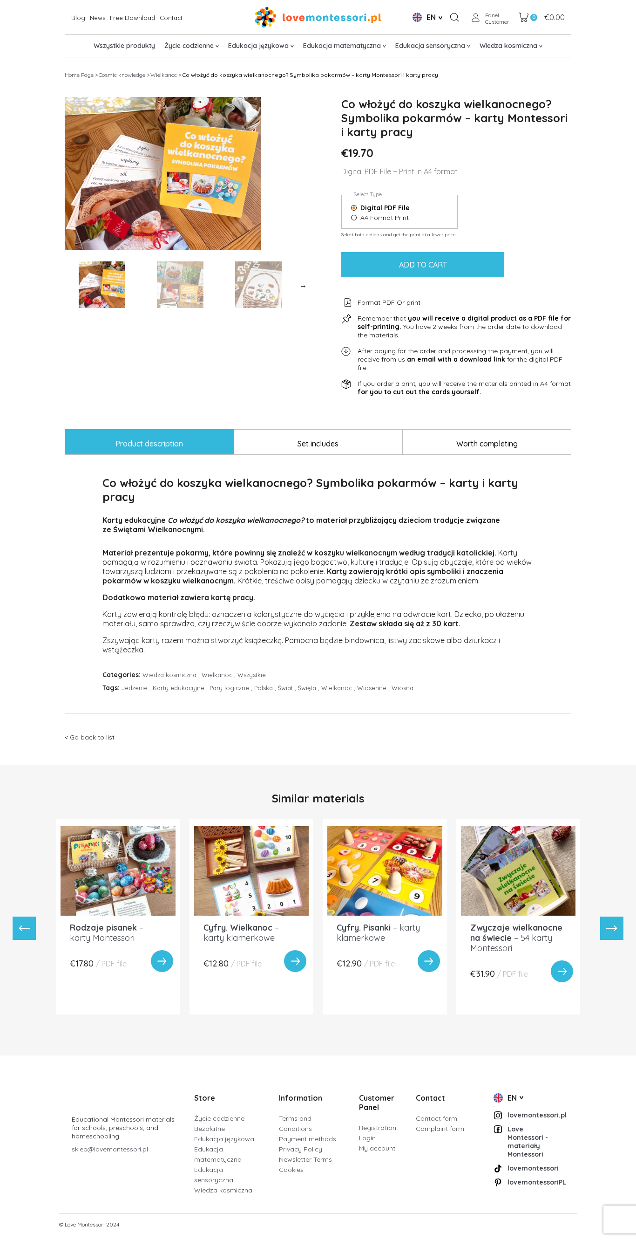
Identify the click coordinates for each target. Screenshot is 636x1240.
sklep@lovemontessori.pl (110, 1149)
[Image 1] (180, 284)
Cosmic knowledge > (124, 74)
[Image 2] (258, 284)
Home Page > (81, 74)
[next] (611, 928)
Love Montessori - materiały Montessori (527, 1141)
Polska (266, 688)
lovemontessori (533, 1168)
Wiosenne (374, 688)
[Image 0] (102, 284)
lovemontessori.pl (533, 1115)
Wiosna (402, 688)
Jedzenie (137, 688)
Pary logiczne (232, 688)
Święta (309, 688)
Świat (288, 688)
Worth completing (487, 443)
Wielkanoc (219, 674)
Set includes (318, 443)
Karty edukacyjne (181, 688)
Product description (149, 443)
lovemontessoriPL (533, 1182)
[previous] (24, 928)
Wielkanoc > (165, 74)
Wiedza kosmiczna (172, 674)
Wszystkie (251, 674)
